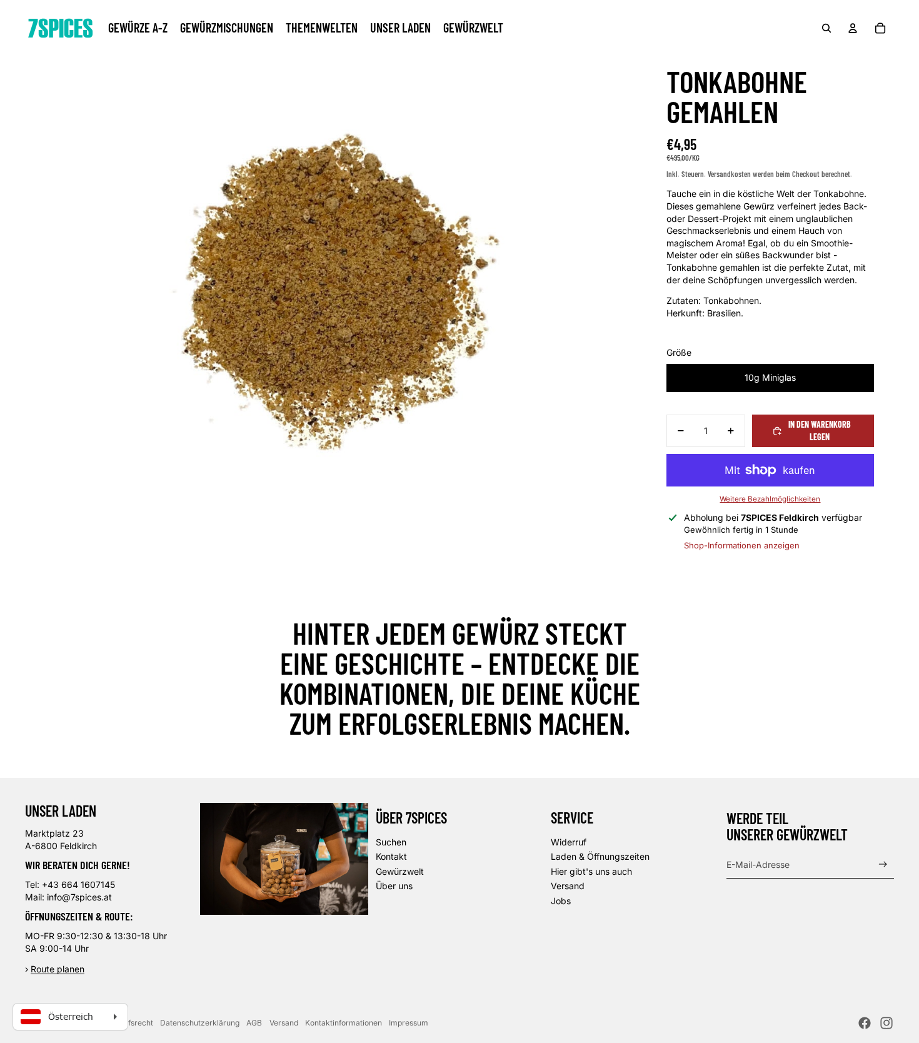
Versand (568, 885)
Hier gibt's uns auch (591, 871)
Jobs (561, 900)
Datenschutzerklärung (199, 1022)
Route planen (57, 969)
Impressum (408, 1022)
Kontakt (391, 856)
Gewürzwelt (400, 871)
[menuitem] (138, 28)
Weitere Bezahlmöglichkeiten (770, 499)
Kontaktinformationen (343, 1022)
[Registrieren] (883, 864)
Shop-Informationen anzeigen (742, 545)
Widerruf (568, 842)
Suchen (391, 842)
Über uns (394, 885)
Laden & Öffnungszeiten (600, 856)
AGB (254, 1022)
